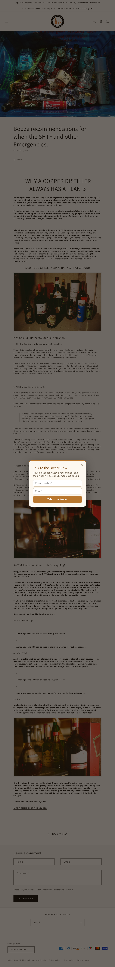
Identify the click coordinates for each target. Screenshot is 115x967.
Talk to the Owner (57, 499)
